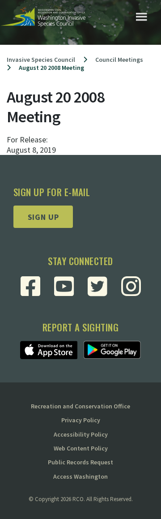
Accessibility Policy (81, 434)
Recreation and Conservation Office (80, 406)
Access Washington (80, 476)
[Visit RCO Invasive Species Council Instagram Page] (131, 286)
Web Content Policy (81, 448)
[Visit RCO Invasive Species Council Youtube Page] (64, 286)
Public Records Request (80, 462)
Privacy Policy (80, 420)
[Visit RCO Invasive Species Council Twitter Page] (97, 286)
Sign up (43, 217)
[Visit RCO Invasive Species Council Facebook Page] (30, 286)
